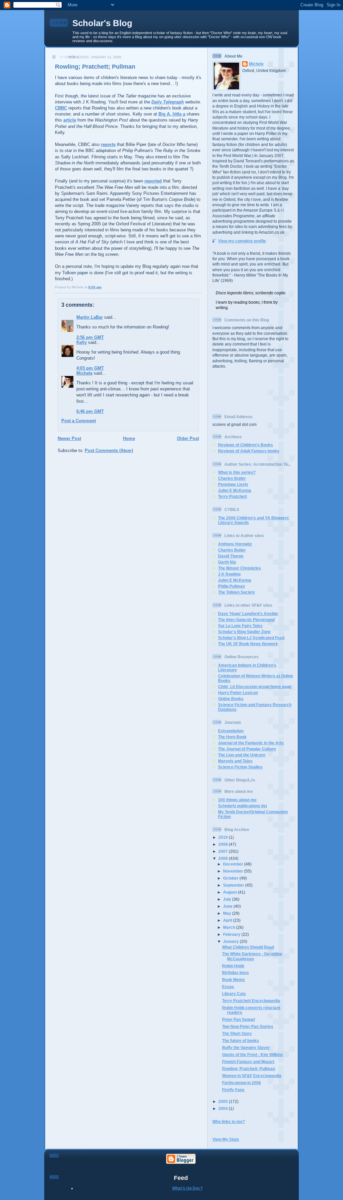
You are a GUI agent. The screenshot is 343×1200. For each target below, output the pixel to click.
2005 (223, 1101)
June (228, 906)
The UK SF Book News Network (248, 644)
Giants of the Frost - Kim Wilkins (252, 1054)
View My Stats (225, 1139)
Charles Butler (232, 478)
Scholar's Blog (102, 23)
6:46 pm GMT (90, 411)
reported (153, 180)
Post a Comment (78, 420)
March (229, 927)
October (231, 878)
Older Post (188, 438)
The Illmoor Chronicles (239, 568)
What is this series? (237, 472)
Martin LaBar (89, 317)
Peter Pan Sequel (238, 1019)
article (69, 120)
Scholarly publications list (242, 806)
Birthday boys (235, 972)
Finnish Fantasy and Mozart (248, 1061)
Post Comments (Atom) (109, 450)
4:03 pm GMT (90, 368)
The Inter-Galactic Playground (246, 619)
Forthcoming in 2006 (241, 1082)
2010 (223, 837)
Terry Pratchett (232, 496)
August (230, 892)
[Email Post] (103, 287)
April (228, 920)
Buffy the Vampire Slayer (246, 1047)
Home (129, 438)
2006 (223, 858)
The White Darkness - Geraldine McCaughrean (252, 956)
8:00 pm (94, 287)
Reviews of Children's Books (245, 445)
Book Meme (233, 979)
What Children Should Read (248, 947)
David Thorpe (231, 556)
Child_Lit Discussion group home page (254, 686)
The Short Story (237, 1033)
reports (108, 144)
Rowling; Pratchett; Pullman (95, 66)
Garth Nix (227, 562)
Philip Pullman (231, 586)
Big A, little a (171, 114)
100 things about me (237, 800)
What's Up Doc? (187, 1188)
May (227, 913)
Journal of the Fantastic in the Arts (251, 743)
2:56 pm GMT (90, 337)
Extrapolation (231, 731)
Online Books (231, 698)
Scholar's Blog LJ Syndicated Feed (251, 637)
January (231, 941)
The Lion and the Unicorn (241, 755)
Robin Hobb (233, 966)
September (234, 885)
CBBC (61, 107)
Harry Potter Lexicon (238, 692)
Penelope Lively (233, 484)
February (232, 934)
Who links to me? (228, 1121)
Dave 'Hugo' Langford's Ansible (248, 613)
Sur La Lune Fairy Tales (240, 625)
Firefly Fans (233, 1090)
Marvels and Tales (235, 761)
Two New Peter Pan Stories (247, 1026)
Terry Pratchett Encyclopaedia (251, 1000)
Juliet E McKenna (234, 490)
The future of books (240, 1040)
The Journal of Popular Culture (247, 749)
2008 (223, 844)
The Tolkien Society (236, 592)
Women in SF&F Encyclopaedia (251, 1075)
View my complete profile (242, 241)
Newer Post (69, 438)
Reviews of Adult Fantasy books (248, 451)
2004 (223, 1108)
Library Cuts (234, 993)
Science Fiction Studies (240, 767)
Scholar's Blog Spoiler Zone (244, 631)
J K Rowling (229, 574)
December (233, 864)
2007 (223, 851)
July (227, 899)
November (233, 871)
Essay (228, 986)
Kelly (81, 342)
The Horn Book (232, 737)
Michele (84, 373)
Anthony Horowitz (235, 544)
